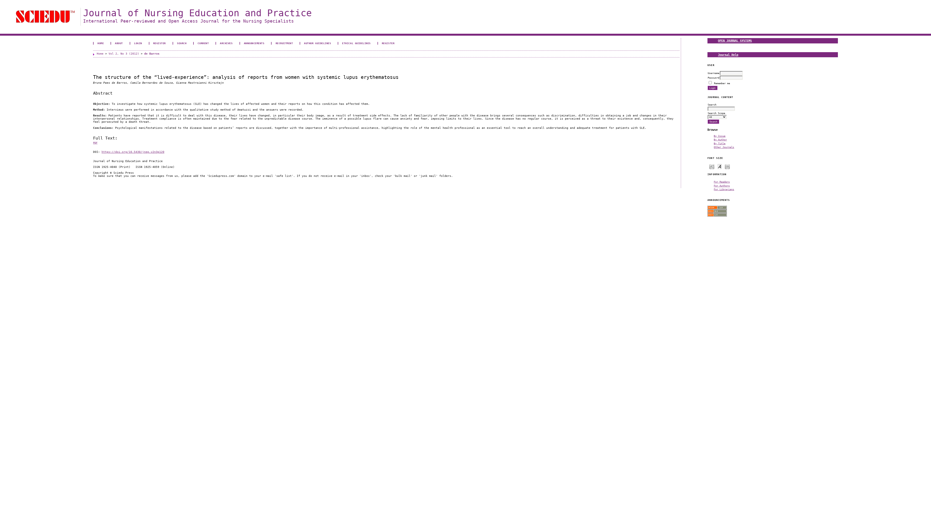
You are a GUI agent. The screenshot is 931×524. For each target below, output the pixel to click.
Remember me (722, 83)
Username (713, 73)
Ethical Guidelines (356, 43)
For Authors (722, 185)
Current (203, 43)
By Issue (719, 135)
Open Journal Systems (735, 40)
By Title (719, 143)
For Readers (722, 181)
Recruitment (284, 43)
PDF (95, 142)
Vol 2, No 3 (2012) (124, 53)
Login (138, 43)
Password (713, 77)
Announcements (254, 43)
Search (181, 43)
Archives (226, 43)
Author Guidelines (317, 43)
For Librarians (724, 189)
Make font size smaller (711, 166)
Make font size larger (727, 166)
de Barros (152, 53)
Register (159, 43)
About (119, 43)
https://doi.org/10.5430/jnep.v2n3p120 (133, 152)
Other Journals (724, 147)
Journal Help (728, 55)
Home (100, 43)
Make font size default (719, 166)
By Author (720, 139)
